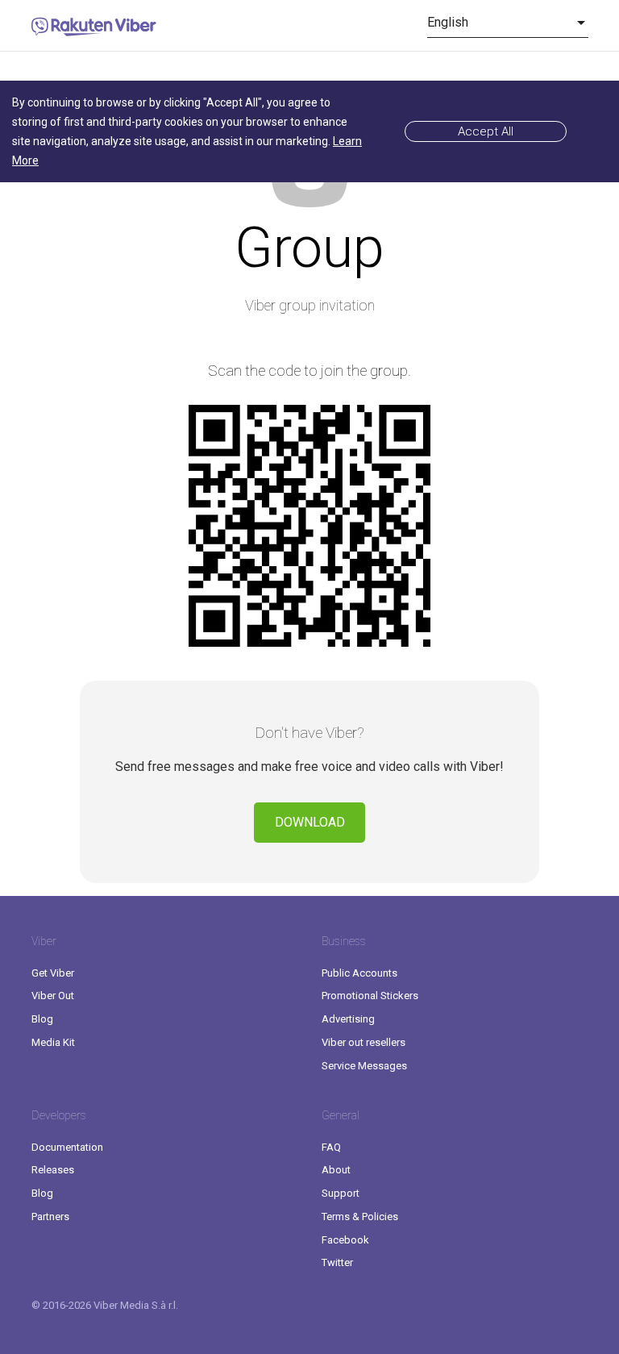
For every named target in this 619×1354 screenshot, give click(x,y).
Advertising (348, 1019)
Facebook (345, 1240)
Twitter (337, 1262)
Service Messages (364, 1066)
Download (310, 822)
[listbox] (507, 22)
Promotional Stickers (370, 995)
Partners (50, 1216)
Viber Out (52, 995)
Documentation (67, 1147)
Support (340, 1193)
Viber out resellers (363, 1042)
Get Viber (52, 973)
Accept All (485, 131)
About (336, 1170)
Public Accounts (359, 973)
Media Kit (53, 1042)
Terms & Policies (360, 1216)
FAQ (331, 1147)
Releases (52, 1170)
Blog (42, 1019)
